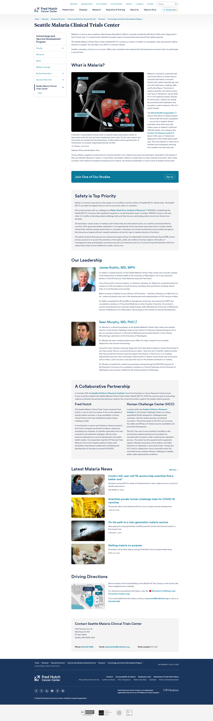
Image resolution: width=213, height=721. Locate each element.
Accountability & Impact (126, 677)
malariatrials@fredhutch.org (117, 647)
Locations (139, 4)
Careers (129, 4)
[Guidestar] (129, 713)
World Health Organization (163, 113)
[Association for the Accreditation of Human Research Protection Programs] (119, 713)
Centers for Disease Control (159, 133)
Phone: (78, 647)
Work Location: (144, 647)
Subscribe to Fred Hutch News (166, 677)
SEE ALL (172, 470)
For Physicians (116, 4)
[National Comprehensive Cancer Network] (105, 712)
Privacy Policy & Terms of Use (89, 680)
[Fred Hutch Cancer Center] (47, 678)
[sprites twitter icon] (41, 691)
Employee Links (144, 677)
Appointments (87, 4)
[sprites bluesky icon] (63, 691)
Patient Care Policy (140, 680)
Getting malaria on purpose (125, 545)
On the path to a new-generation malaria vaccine (138, 522)
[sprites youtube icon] (52, 691)
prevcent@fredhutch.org (157, 598)
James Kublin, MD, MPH (117, 267)
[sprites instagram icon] (57, 691)
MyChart (73, 4)
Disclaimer (152, 680)
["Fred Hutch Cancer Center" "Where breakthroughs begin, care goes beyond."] (45, 9)
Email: (102, 647)
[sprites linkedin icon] (47, 691)
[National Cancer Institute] (87, 713)
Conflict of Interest (108, 680)
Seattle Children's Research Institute (108, 393)
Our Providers (101, 4)
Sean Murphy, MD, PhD (116, 322)
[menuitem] (68, 9)
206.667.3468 (87, 647)
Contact (150, 4)
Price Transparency (124, 680)
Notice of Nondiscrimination (169, 680)
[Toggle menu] (63, 48)
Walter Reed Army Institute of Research (127, 210)
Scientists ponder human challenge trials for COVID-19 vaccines (141, 500)
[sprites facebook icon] (36, 691)
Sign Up (169, 177)
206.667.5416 (114, 601)
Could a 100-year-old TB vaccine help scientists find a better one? (141, 477)
